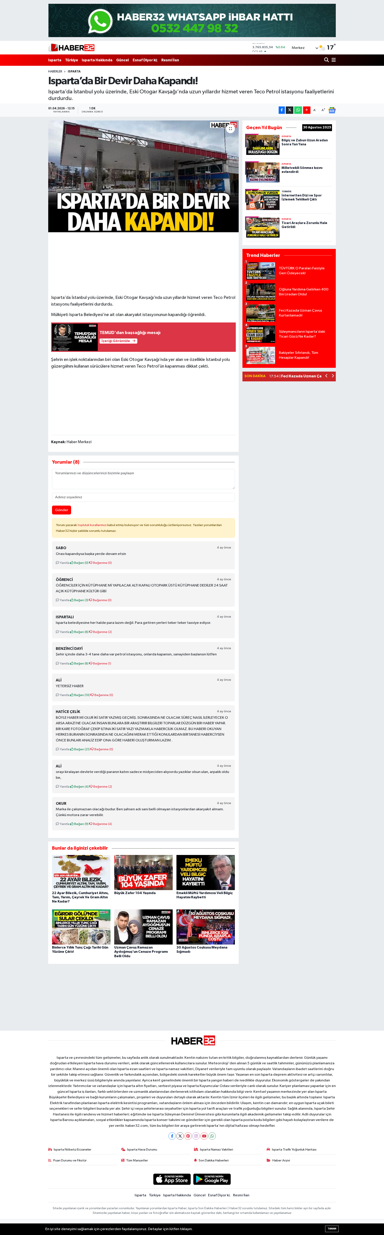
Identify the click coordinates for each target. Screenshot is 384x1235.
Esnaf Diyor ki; (145, 60)
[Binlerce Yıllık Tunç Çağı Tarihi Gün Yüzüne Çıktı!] (81, 927)
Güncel (122, 60)
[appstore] (172, 1179)
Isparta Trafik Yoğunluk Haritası (294, 1149)
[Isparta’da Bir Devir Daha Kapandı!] (143, 176)
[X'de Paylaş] (289, 110)
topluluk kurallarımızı (92, 525)
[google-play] (212, 1179)
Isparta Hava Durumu (142, 1149)
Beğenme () (102, 562)
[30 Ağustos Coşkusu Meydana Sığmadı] (205, 927)
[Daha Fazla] (306, 110)
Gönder (61, 510)
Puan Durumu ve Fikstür (70, 1160)
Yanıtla (64, 562)
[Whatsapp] (212, 1136)
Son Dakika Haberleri (214, 1160)
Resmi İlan (170, 60)
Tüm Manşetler (137, 1160)
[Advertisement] (143, 262)
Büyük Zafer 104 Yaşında (135, 893)
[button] (326, 376)
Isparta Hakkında (97, 60)
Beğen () (81, 562)
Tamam (332, 1228)
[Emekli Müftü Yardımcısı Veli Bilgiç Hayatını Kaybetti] (205, 872)
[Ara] (327, 60)
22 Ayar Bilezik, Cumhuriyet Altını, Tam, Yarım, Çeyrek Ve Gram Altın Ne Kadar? (80, 897)
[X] (180, 1136)
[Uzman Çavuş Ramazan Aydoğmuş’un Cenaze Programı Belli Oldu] (143, 927)
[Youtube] (204, 1136)
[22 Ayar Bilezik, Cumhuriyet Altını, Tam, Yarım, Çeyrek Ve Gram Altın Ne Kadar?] (81, 872)
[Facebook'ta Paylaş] (282, 110)
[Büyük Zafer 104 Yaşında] (143, 872)
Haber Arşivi (281, 1160)
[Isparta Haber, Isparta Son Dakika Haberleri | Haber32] (71, 47)
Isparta (54, 60)
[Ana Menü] (333, 60)
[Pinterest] (188, 1136)
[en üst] (192, 20)
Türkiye (71, 60)
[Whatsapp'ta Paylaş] (298, 110)
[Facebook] (172, 1136)
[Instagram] (196, 1136)
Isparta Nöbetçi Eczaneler (72, 1149)
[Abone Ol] (332, 110)
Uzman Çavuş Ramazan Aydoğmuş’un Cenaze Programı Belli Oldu (141, 952)
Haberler (55, 71)
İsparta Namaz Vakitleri (216, 1149)
